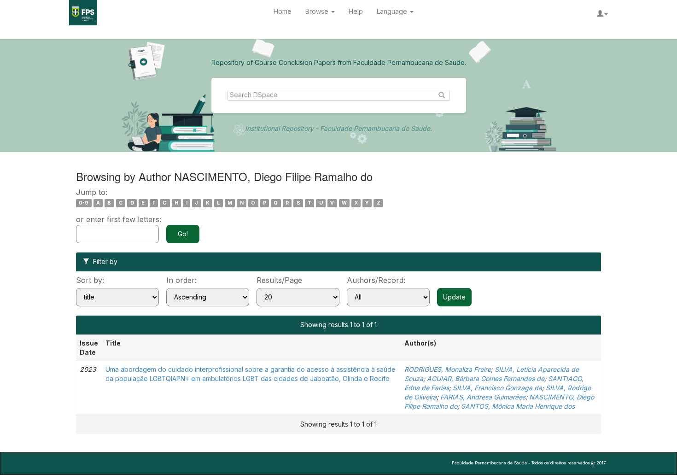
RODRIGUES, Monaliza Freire (447, 369)
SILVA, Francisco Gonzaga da (497, 388)
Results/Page (279, 280)
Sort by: (90, 280)
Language (393, 11)
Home (283, 11)
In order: (181, 280)
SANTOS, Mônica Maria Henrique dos (518, 406)
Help (356, 11)
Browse (317, 11)
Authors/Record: (376, 280)
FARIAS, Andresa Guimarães (482, 397)
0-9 (83, 203)
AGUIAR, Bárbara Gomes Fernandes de (485, 378)
